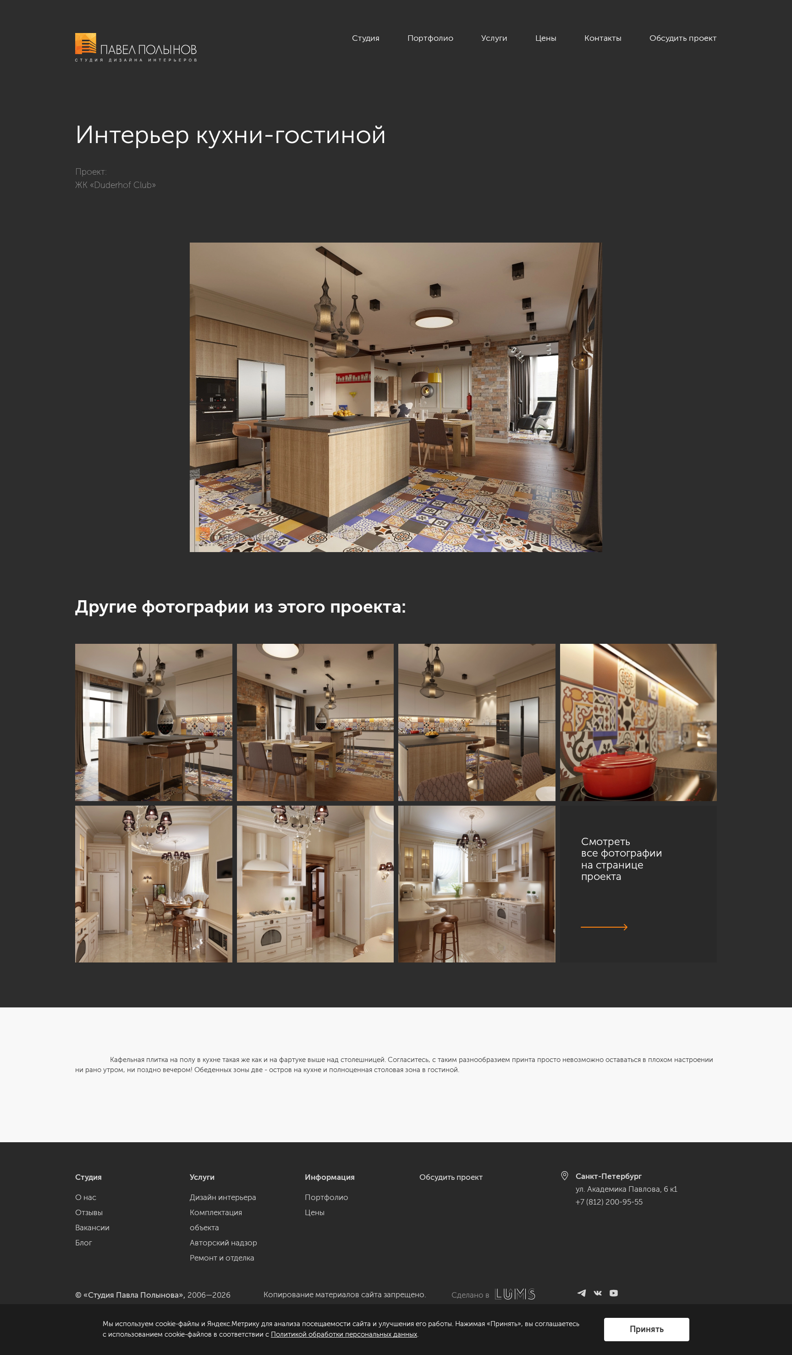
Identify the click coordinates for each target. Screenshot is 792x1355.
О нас (85, 1197)
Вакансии (92, 1227)
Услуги (494, 38)
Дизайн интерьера (223, 1197)
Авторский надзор (223, 1242)
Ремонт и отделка (222, 1257)
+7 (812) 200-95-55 (609, 1201)
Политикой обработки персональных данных (344, 1334)
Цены (545, 38)
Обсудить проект (683, 38)
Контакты (603, 38)
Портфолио (430, 38)
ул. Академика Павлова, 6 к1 (626, 1189)
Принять (647, 1329)
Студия (366, 38)
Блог (83, 1242)
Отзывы (89, 1212)
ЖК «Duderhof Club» (115, 185)
